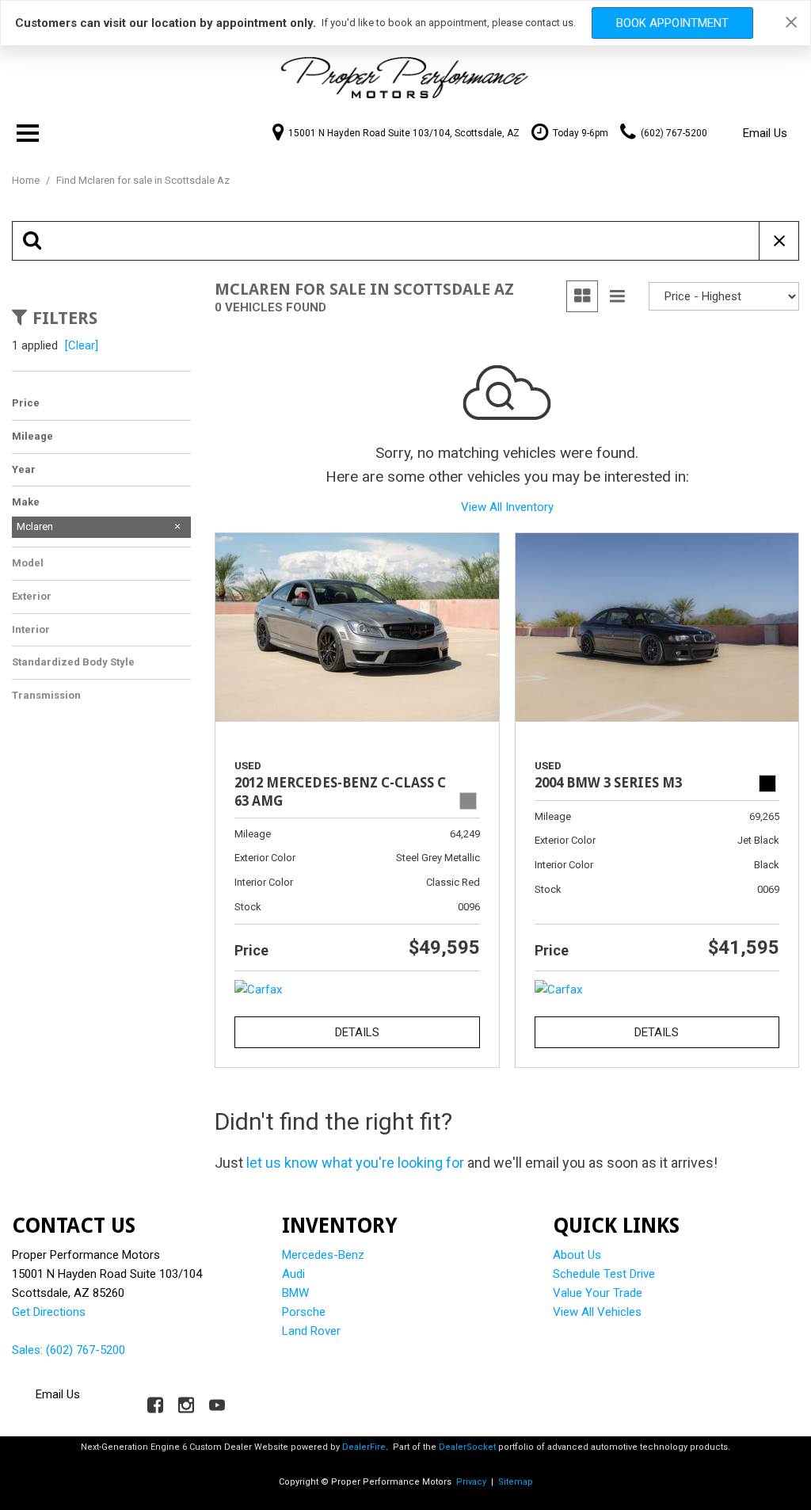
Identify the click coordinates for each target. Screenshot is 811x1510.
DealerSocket (467, 1447)
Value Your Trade (597, 1293)
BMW (295, 1293)
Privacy (471, 1482)
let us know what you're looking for (355, 1162)
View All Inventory (507, 507)
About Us (577, 1255)
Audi (293, 1274)
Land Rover (311, 1331)
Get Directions (49, 1312)
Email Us (765, 133)
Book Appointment (672, 23)
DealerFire (364, 1447)
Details (357, 1032)
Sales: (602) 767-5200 (68, 1350)
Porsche (304, 1312)
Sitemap (515, 1482)
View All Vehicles (597, 1312)
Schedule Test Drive (604, 1274)
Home (27, 180)
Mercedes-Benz (323, 1255)
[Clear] (81, 345)
